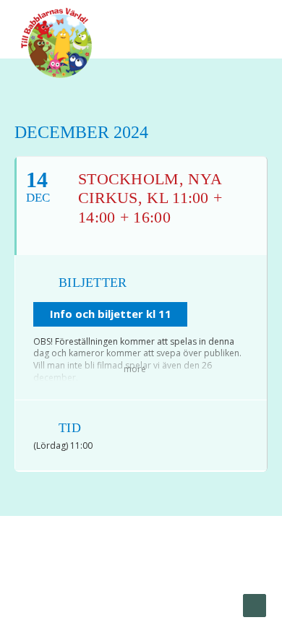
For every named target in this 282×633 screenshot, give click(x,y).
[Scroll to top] (254, 604)
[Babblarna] (56, 42)
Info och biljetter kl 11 (110, 313)
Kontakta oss (142, 590)
